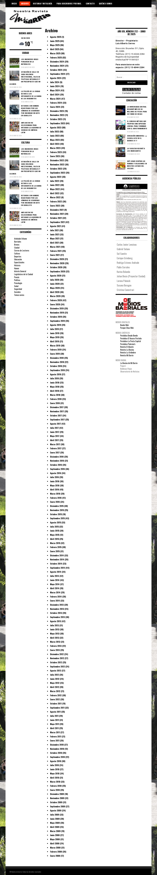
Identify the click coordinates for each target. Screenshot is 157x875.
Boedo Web (124, 325)
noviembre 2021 (57, 213)
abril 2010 (54, 777)
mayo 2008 (55, 839)
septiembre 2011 (57, 707)
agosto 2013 (55, 621)
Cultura (17, 253)
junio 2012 (54, 678)
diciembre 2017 (57, 407)
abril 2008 (54, 843)
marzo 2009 (55, 831)
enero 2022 (55, 205)
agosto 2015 (55, 522)
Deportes (17, 256)
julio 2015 (54, 526)
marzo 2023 (55, 147)
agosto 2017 (55, 423)
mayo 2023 (55, 139)
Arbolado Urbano (20, 238)
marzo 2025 (55, 53)
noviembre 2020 (57, 263)
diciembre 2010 (57, 744)
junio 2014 (54, 580)
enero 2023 (55, 156)
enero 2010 (55, 789)
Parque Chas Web (127, 327)
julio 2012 (54, 674)
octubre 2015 (56, 514)
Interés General (20, 271)
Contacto (90, 3)
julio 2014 (54, 575)
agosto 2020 (55, 275)
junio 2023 (55, 135)
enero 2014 (55, 600)
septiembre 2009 (57, 806)
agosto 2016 (55, 473)
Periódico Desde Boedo (129, 335)
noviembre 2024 (57, 65)
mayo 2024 (55, 90)
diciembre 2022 (57, 160)
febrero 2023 (56, 152)
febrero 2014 (56, 596)
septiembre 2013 (57, 617)
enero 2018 (55, 403)
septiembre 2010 (57, 756)
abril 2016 (54, 489)
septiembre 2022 (57, 172)
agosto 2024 (55, 78)
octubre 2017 (56, 415)
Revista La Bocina (127, 349)
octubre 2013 (56, 612)
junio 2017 (54, 431)
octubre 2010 (56, 752)
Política (17, 280)
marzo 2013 (55, 641)
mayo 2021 (54, 238)
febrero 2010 (56, 785)
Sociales (17, 291)
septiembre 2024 (57, 73)
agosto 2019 (55, 324)
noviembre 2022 (57, 164)
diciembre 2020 (57, 259)
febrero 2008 (56, 851)
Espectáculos (19, 262)
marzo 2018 (55, 394)
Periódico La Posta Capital (130, 341)
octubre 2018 (56, 366)
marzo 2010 (55, 781)
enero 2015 (55, 551)
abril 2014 (54, 588)
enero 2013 (55, 650)
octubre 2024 (56, 69)
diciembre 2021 (57, 209)
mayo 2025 (55, 45)
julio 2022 (54, 180)
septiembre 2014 (57, 567)
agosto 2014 (55, 571)
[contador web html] (132, 90)
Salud (16, 286)
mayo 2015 (54, 534)
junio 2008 (55, 835)
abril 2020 (54, 292)
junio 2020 (55, 283)
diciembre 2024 (57, 61)
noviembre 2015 (57, 510)
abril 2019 (54, 341)
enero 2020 (55, 304)
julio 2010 (54, 765)
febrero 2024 (56, 102)
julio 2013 (54, 625)
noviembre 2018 (57, 362)
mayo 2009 (55, 822)
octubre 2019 (56, 316)
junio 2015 (54, 530)
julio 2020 (54, 279)
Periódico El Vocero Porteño (131, 338)
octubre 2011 (56, 703)
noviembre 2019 (57, 312)
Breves (16, 244)
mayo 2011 (54, 724)
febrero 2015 (55, 547)
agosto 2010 (55, 761)
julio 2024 (54, 82)
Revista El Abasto (127, 346)
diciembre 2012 (57, 654)
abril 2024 (55, 94)
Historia (17, 265)
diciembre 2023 (57, 110)
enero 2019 (55, 353)
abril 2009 (54, 826)
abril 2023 (54, 143)
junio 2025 (55, 41)
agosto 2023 (55, 127)
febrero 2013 (56, 645)
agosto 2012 (55, 670)
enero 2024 (55, 106)
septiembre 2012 (57, 666)
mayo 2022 (55, 189)
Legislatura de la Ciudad (23, 274)
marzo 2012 (55, 691)
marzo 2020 (55, 296)
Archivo (25, 3)
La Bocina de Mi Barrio (128, 363)
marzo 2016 (55, 493)
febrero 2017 (55, 448)
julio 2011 (54, 715)
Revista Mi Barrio (126, 355)
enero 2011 (54, 740)
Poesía (16, 277)
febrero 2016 (56, 497)
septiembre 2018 (57, 370)
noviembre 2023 (57, 115)
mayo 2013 (54, 633)
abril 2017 (54, 440)
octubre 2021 (56, 217)
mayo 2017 (54, 436)
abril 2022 (54, 193)
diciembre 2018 (57, 357)
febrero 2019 (56, 349)
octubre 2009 (56, 802)
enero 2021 (55, 254)
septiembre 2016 (57, 468)
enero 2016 (55, 501)
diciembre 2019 (57, 308)
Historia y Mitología (42, 3)
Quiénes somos (105, 3)
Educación (18, 259)
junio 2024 (55, 86)
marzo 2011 (55, 732)
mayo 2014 (55, 584)
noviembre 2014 (57, 559)
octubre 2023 (56, 119)
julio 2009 (54, 814)
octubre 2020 (56, 267)
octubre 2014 (56, 563)
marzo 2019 (55, 345)
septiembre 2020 (57, 271)
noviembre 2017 (57, 411)
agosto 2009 (55, 810)
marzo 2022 (55, 197)
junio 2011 (54, 719)
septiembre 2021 (57, 222)
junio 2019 (54, 333)
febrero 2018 (56, 399)
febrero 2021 (56, 250)
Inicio (14, 3)
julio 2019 (54, 329)
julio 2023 (54, 131)
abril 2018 (54, 390)
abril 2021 (54, 242)
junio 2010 (54, 769)
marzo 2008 (55, 847)
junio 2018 (54, 382)
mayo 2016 (54, 485)
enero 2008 (55, 855)
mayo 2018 (54, 386)
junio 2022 (55, 184)
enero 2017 (55, 452)
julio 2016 (54, 477)
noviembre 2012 (57, 658)
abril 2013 (54, 637)
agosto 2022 (55, 176)
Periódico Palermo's (127, 344)
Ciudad (16, 247)
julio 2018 (54, 378)
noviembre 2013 (57, 608)
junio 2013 (54, 629)
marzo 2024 (55, 98)
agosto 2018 (55, 374)
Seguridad (18, 288)
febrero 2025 (56, 57)
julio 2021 (54, 230)
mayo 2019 (54, 337)
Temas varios (19, 294)
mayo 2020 (55, 287)
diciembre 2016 (57, 456)
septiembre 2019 (57, 320)
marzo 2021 (55, 246)
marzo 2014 (55, 592)
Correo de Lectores (21, 250)
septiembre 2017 (57, 419)
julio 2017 (54, 427)
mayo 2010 (54, 773)
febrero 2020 (56, 300)
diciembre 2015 (57, 505)
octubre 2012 (56, 662)
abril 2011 (54, 728)
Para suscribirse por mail (69, 3)
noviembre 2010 (57, 748)
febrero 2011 (55, 736)
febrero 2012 (56, 695)
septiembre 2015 (57, 518)
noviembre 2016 (57, 460)
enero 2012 (55, 699)
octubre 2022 (56, 168)
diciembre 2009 (57, 793)
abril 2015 (54, 538)
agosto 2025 (55, 36)
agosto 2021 (55, 226)
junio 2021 (54, 234)
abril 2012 (54, 687)
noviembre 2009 (57, 798)
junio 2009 (55, 818)
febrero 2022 (56, 201)
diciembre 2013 (57, 604)
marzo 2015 (55, 543)
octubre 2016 (56, 464)
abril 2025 (54, 49)
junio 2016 (54, 481)
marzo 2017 (55, 444)
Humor (16, 268)
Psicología (18, 283)
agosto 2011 (55, 711)
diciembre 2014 (57, 555)
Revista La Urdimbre (128, 352)
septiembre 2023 (57, 123)
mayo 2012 (54, 682)
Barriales (17, 241)
